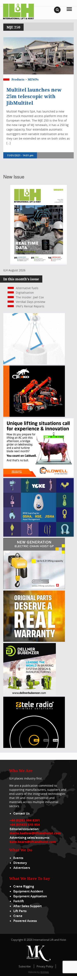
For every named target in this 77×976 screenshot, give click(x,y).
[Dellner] (29, 694)
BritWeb (44, 972)
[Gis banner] (34, 588)
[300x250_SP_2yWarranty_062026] (34, 641)
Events (18, 858)
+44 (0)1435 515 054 (25, 824)
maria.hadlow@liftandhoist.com (35, 833)
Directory (20, 863)
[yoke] (38, 535)
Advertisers (21, 868)
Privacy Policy (45, 966)
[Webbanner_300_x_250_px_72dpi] (34, 747)
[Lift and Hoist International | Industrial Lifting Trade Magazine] (18, 11)
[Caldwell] (38, 476)
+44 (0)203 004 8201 (25, 820)
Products (17, 79)
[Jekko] (34, 416)
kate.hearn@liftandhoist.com (33, 842)
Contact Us (21, 813)
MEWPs (33, 79)
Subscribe (25, 966)
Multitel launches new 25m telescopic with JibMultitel (34, 96)
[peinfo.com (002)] (34, 363)
